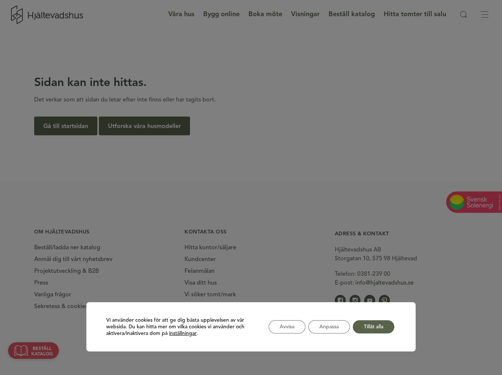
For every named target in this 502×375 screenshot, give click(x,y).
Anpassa (329, 326)
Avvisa (287, 326)
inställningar (183, 333)
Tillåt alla (373, 326)
